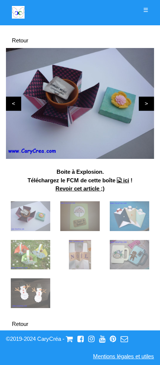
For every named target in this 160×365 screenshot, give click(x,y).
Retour (20, 40)
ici (125, 180)
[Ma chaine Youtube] (102, 339)
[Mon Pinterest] (113, 339)
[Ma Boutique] (69, 339)
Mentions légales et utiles (123, 356)
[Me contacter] (124, 339)
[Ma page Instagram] (91, 339)
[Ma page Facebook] (80, 339)
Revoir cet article (78, 188)
